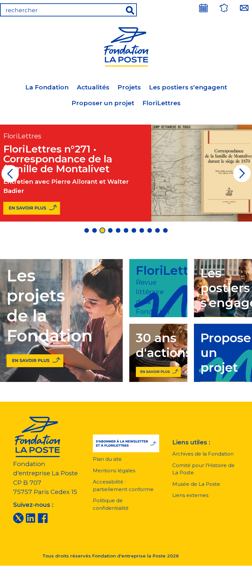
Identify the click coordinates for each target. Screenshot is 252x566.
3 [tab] (102, 230)
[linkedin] (30, 517)
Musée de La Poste (196, 484)
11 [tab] (165, 230)
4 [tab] (110, 230)
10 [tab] (157, 230)
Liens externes (190, 495)
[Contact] (244, 8)
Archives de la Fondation (203, 454)
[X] (18, 517)
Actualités (93, 87)
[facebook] (42, 517)
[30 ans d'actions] (158, 370)
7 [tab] (134, 230)
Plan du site (107, 459)
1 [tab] (86, 230)
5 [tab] (118, 230)
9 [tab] (149, 230)
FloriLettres (161, 103)
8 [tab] (141, 230)
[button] (126, 443)
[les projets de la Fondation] (35, 359)
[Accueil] (126, 46)
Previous (10, 176)
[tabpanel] (126, 173)
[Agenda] (203, 8)
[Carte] (224, 8)
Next (242, 176)
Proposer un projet (103, 103)
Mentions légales (114, 470)
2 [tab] (94, 230)
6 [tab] (126, 230)
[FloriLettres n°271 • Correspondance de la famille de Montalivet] (31, 208)
